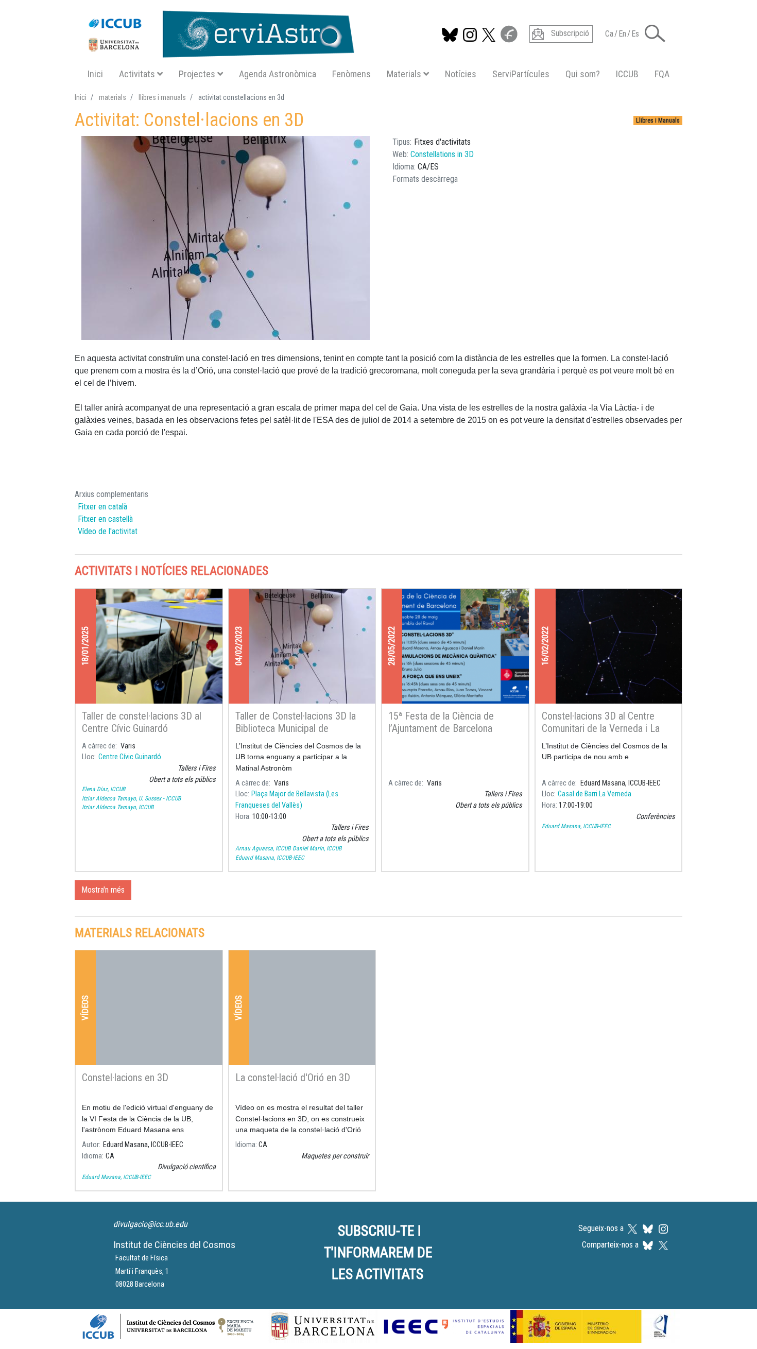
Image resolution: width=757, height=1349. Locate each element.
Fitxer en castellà (105, 519)
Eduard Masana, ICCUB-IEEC (269, 857)
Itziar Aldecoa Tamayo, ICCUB (117, 807)
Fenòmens (351, 74)
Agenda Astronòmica (277, 74)
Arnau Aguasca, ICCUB (262, 848)
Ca (609, 34)
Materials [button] (404, 74)
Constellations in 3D (442, 154)
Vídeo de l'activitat (107, 531)
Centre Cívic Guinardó (129, 757)
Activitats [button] (137, 74)
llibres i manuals (162, 97)
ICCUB (627, 74)
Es (635, 34)
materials (112, 97)
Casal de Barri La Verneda (594, 794)
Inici (95, 74)
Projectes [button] (197, 74)
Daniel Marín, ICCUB (317, 848)
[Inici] (216, 32)
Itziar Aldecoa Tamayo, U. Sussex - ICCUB (131, 798)
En (622, 34)
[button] (655, 33)
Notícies (460, 74)
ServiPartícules (520, 74)
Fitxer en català (102, 506)
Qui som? (582, 74)
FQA (662, 74)
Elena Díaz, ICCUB (103, 789)
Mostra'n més (103, 890)
